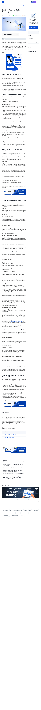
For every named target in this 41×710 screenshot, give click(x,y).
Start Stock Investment (33, 27)
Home (3, 5)
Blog (6, 5)
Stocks (9, 5)
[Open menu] (38, 2)
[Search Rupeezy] (29, 2)
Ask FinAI (34, 1)
